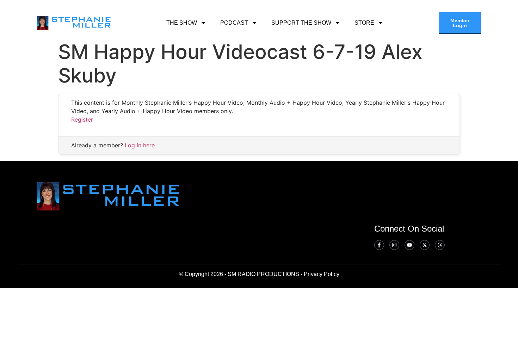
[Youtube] (409, 245)
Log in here (140, 145)
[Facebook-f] (379, 245)
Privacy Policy (321, 274)
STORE (364, 23)
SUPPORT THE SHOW (301, 23)
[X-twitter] (425, 245)
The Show (181, 23)
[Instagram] (394, 245)
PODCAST (234, 23)
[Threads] (440, 245)
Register (82, 119)
